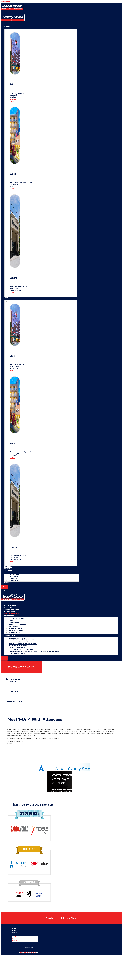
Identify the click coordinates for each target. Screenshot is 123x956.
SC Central (4, 590)
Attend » (12, 101)
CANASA (14, 932)
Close (4, 587)
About (14, 928)
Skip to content (5, 1)
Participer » (13, 99)
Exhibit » (12, 370)
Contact (14, 930)
